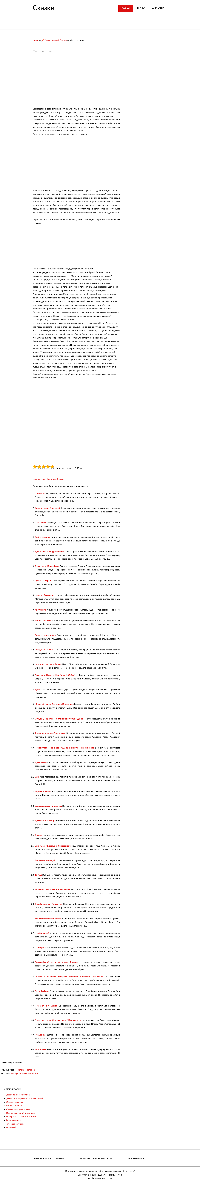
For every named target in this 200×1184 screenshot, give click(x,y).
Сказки (44, 8)
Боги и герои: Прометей (47, 508)
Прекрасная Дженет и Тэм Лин (21, 1116)
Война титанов (42, 537)
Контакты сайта (136, 1158)
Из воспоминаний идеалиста (20, 1113)
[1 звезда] (35, 467)
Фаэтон (38, 835)
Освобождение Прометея (48, 904)
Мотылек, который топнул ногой (52, 889)
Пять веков (40, 523)
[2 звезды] (39, 467)
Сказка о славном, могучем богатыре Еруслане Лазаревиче (69, 977)
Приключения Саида (46, 1006)
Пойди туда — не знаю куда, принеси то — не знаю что (64, 748)
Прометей (40, 493)
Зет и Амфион (42, 991)
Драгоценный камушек (18, 1095)
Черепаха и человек (25, 1070)
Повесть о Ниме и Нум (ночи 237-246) (55, 675)
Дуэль (38, 690)
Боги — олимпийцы (45, 635)
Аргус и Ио (40, 610)
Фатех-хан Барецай (45, 860)
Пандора (39, 948)
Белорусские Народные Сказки (48, 479)
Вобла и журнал (14, 1106)
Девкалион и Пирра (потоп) (49, 552)
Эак (37, 777)
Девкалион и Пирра (45, 820)
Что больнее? (42, 933)
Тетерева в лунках (15, 1124)
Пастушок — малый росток (24, 1073)
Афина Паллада (43, 621)
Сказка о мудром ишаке (18, 1109)
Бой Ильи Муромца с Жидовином (52, 846)
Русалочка (40, 1035)
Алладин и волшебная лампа (50, 733)
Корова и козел (43, 791)
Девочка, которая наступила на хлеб (24, 1098)
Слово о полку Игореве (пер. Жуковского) (58, 1020)
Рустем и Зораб (43, 581)
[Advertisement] (55, 81)
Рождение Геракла (45, 650)
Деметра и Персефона (47, 566)
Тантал (38, 875)
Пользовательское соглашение (48, 1158)
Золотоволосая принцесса (48, 806)
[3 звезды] (43, 467)
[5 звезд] (52, 467)
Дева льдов (41, 762)
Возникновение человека (48, 918)
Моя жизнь (40, 1049)
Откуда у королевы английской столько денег (59, 719)
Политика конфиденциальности (96, 1158)
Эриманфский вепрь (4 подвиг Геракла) (56, 962)
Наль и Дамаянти (44, 595)
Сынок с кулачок (14, 1102)
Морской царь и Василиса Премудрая (54, 704)
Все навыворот (13, 1120)
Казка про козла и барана (48, 664)
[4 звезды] (48, 467)
